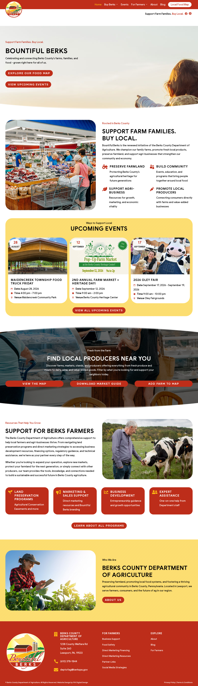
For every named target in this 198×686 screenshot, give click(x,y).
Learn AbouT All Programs (99, 525)
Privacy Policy (170, 682)
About (154, 4)
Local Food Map (180, 4)
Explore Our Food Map (29, 73)
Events (124, 4)
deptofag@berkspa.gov (74, 669)
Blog (162, 4)
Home (98, 4)
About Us (113, 600)
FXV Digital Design (80, 682)
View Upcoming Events (28, 84)
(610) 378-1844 (68, 661)
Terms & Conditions (185, 682)
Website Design (63, 682)
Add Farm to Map (163, 383)
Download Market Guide (99, 383)
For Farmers (138, 4)
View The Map (34, 383)
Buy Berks (109, 4)
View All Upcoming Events (99, 310)
